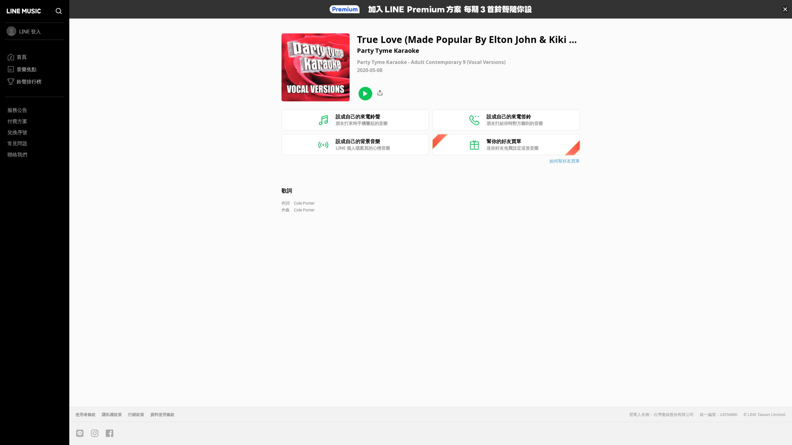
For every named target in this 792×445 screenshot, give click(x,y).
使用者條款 (85, 414)
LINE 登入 (30, 31)
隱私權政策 (112, 414)
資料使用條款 (162, 414)
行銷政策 (136, 414)
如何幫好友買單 (564, 161)
